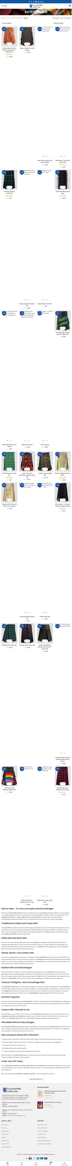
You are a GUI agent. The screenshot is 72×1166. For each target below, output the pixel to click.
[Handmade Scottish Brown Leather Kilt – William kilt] (9, 36)
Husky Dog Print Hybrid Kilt (27, 305)
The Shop (4, 1128)
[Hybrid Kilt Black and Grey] (63, 180)
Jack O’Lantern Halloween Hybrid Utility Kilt (27, 475)
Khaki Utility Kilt (45, 617)
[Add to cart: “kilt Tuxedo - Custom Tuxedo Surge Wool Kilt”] (61, 500)
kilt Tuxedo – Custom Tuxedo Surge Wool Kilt (62, 505)
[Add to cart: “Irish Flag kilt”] (43, 440)
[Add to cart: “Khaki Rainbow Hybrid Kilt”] (25, 612)
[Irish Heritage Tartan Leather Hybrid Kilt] (63, 320)
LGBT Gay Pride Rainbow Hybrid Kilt (9, 789)
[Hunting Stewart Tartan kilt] (9, 180)
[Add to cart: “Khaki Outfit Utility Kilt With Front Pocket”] (7, 500)
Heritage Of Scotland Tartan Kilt (62, 161)
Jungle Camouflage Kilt (45, 474)
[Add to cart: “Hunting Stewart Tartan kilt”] (7, 187)
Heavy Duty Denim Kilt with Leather (44, 161)
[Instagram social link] (34, 2)
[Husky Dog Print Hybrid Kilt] (27, 236)
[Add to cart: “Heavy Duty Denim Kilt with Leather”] (43, 156)
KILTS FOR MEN (17, 18)
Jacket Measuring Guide (44, 1144)
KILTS (8, 18)
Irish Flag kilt (45, 445)
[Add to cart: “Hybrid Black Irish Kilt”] (43, 299)
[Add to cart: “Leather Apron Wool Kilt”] (25, 641)
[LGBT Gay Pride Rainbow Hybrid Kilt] (9, 776)
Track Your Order (42, 1124)
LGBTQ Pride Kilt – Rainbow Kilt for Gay (27, 901)
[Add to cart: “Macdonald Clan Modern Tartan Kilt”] (61, 783)
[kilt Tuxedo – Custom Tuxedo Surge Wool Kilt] (63, 492)
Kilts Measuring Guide (43, 1140)
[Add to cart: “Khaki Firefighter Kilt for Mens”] (61, 469)
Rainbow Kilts (5, 1140)
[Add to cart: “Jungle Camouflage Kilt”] (43, 469)
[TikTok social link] (43, 2)
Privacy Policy (41, 1134)
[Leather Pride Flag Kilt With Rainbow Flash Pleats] (63, 689)
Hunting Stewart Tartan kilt (9, 192)
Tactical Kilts (5, 1144)
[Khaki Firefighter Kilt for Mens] (63, 461)
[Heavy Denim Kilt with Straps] (27, 36)
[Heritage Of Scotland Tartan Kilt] (63, 92)
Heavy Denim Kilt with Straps (27, 49)
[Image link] (12, 1090)
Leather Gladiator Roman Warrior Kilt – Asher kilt (45, 647)
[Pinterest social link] (38, 2)
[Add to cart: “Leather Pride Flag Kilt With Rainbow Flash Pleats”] (61, 753)
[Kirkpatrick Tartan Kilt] (9, 633)
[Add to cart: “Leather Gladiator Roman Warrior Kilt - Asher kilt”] (43, 641)
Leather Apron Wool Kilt (27, 645)
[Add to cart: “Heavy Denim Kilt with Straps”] (25, 44)
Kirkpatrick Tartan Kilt (9, 645)
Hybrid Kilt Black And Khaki (9, 445)
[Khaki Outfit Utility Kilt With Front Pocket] (9, 492)
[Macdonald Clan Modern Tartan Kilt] (63, 776)
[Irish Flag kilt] (45, 376)
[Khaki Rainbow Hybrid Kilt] (27, 548)
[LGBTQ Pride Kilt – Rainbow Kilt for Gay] (27, 832)
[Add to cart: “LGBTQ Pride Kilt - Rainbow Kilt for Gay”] (25, 896)
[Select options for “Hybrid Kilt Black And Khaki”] (7, 440)
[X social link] (31, 2)
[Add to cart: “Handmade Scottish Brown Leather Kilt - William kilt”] (7, 44)
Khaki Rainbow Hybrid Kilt (27, 617)
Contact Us (4, 1134)
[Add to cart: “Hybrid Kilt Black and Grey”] (61, 187)
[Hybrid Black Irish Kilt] (45, 236)
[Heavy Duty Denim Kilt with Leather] (45, 92)
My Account (4, 1124)
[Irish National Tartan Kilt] (9, 461)
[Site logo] (36, 6)
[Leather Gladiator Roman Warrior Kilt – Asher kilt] (45, 633)
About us (3, 1137)
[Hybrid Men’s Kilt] (27, 376)
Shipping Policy (41, 1137)
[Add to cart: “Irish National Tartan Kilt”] (7, 469)
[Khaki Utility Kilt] (45, 548)
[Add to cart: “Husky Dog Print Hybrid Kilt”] (25, 299)
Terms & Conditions (43, 1131)
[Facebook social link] (29, 2)
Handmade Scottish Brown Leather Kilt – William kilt (9, 50)
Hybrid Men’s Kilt (27, 445)
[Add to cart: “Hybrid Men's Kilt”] (25, 440)
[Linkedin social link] (41, 2)
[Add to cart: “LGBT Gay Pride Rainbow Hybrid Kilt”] (7, 783)
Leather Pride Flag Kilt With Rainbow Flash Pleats (62, 759)
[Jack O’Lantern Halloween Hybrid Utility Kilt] (27, 461)
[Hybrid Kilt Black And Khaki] (9, 376)
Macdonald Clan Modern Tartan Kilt (62, 789)
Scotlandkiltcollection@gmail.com (15, 1115)
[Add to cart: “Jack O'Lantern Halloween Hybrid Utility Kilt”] (25, 469)
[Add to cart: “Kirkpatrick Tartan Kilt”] (7, 641)
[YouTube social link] (36, 2)
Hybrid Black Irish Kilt (45, 304)
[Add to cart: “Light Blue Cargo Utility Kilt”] (43, 896)
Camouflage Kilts (6, 1147)
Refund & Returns (42, 1128)
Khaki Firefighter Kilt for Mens (63, 474)
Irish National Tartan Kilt (9, 474)
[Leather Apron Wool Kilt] (27, 633)
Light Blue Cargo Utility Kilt (45, 901)
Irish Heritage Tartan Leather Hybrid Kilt (63, 333)
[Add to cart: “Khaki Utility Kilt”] (43, 612)
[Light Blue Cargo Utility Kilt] (45, 832)
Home (3, 18)
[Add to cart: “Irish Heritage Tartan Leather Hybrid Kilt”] (61, 328)
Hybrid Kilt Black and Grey (63, 192)
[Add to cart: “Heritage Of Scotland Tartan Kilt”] (61, 156)
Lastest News (5, 1131)
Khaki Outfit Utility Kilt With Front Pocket (9, 505)
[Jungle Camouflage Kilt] (45, 461)
